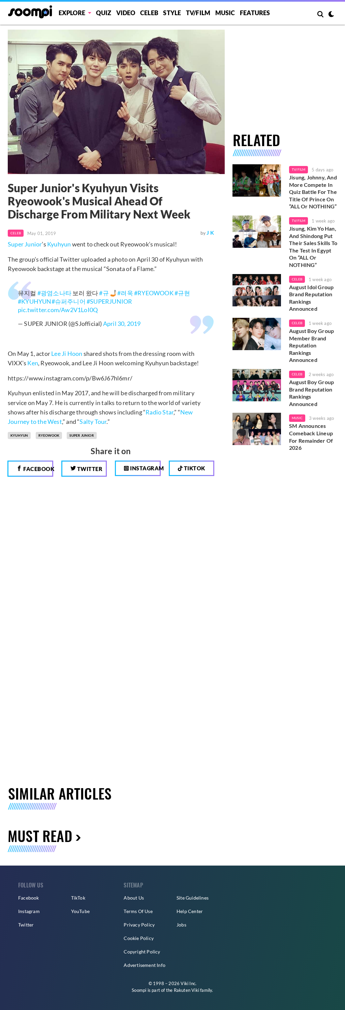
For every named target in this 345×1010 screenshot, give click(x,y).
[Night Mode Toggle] (331, 15)
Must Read (40, 835)
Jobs (181, 925)
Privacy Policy (139, 925)
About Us (134, 898)
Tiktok (194, 468)
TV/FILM (198, 12)
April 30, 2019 (122, 323)
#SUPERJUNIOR (109, 301)
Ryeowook (49, 435)
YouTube (80, 911)
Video (125, 12)
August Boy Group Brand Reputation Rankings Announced (311, 393)
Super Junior (25, 244)
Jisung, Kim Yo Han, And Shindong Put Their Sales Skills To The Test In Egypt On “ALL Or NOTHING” (313, 246)
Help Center (190, 911)
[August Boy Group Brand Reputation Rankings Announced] (256, 385)
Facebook (37, 469)
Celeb (149, 12)
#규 (103, 293)
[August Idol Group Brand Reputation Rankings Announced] (256, 290)
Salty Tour (93, 421)
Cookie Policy (139, 938)
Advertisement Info (144, 965)
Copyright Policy (142, 951)
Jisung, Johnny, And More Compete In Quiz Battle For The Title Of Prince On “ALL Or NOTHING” (313, 191)
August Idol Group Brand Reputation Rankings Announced (311, 298)
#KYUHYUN (35, 301)
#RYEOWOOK (154, 293)
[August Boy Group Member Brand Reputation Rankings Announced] (256, 334)
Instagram (145, 468)
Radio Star (160, 412)
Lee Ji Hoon (66, 353)
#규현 (182, 293)
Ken (32, 363)
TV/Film (298, 169)
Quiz (103, 12)
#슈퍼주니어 (69, 301)
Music (225, 12)
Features (255, 12)
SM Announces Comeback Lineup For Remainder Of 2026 (311, 437)
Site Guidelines (193, 898)
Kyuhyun (59, 244)
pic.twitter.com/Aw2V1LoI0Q (58, 309)
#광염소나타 (54, 293)
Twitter (89, 469)
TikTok (78, 898)
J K (210, 232)
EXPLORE (72, 12)
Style (172, 12)
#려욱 (125, 293)
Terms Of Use (138, 911)
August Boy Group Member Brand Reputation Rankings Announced (311, 345)
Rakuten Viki (186, 990)
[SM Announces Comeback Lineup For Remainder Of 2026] (256, 429)
